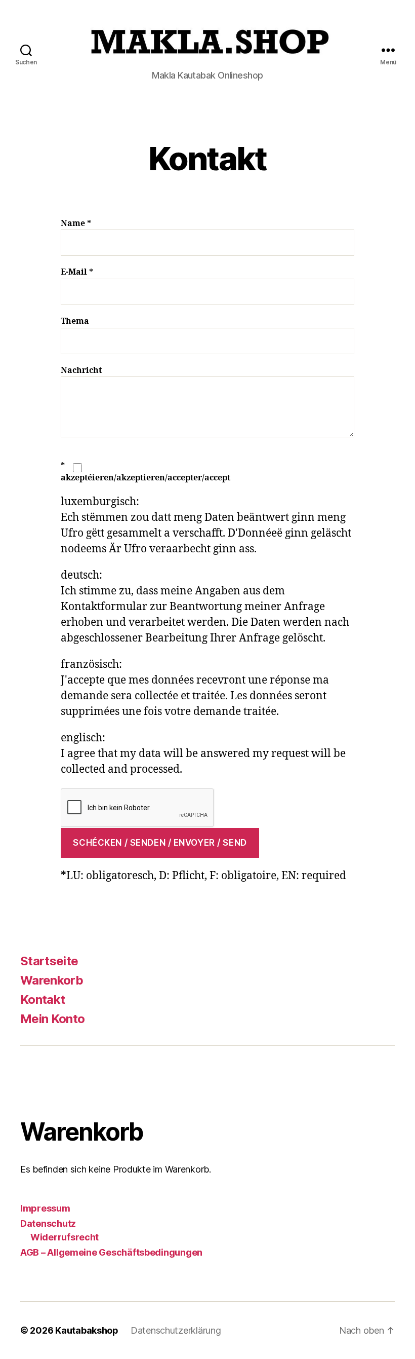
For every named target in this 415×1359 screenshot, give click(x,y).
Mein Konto (52, 1018)
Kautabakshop (86, 1330)
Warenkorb (51, 980)
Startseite (49, 961)
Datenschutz (48, 1223)
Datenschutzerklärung (176, 1330)
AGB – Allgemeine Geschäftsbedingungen (111, 1252)
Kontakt (42, 999)
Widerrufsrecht (64, 1237)
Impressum (45, 1208)
